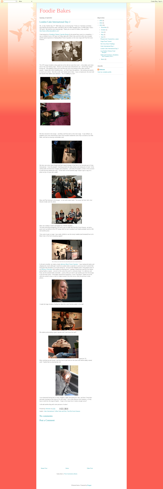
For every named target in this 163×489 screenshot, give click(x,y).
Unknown (102, 69)
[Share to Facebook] (66, 409)
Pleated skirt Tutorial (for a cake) (109, 39)
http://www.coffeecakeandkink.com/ (49, 31)
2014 (101, 23)
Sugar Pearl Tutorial (106, 41)
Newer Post (44, 468)
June (102, 32)
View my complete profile (104, 72)
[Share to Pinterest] (67, 409)
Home (67, 468)
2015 (101, 20)
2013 (101, 25)
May (102, 34)
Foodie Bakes (55, 11)
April (102, 37)
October (103, 30)
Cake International (49, 411)
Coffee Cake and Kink (61, 411)
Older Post (90, 468)
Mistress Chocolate (47, 269)
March (103, 59)
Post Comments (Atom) (70, 474)
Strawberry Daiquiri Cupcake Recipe (59, 34)
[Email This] (60, 409)
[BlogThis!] (62, 409)
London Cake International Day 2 (109, 48)
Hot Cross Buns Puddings (108, 44)
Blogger (89, 485)
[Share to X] (64, 409)
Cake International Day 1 (107, 46)
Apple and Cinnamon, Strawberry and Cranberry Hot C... (109, 55)
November (104, 27)
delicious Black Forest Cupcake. (69, 264)
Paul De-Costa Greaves (73, 411)
